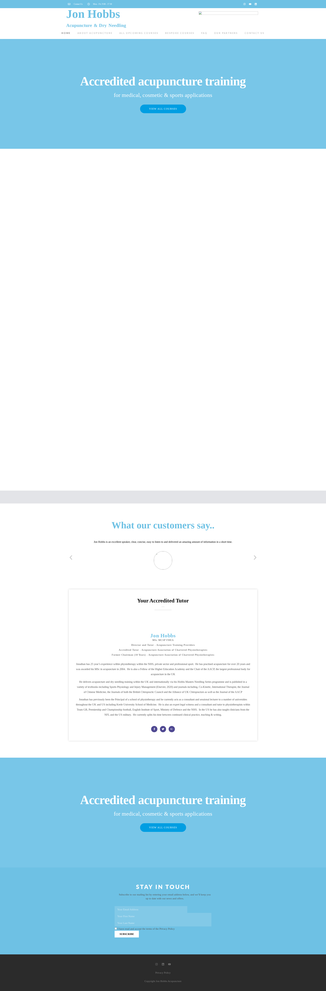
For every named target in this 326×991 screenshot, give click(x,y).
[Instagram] (244, 4)
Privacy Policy (163, 972)
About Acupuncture (95, 33)
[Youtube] (250, 4)
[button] (71, 558)
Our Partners (226, 33)
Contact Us (255, 33)
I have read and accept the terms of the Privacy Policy (146, 929)
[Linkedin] (255, 4)
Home (66, 33)
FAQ (204, 33)
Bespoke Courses (179, 33)
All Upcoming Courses (138, 33)
